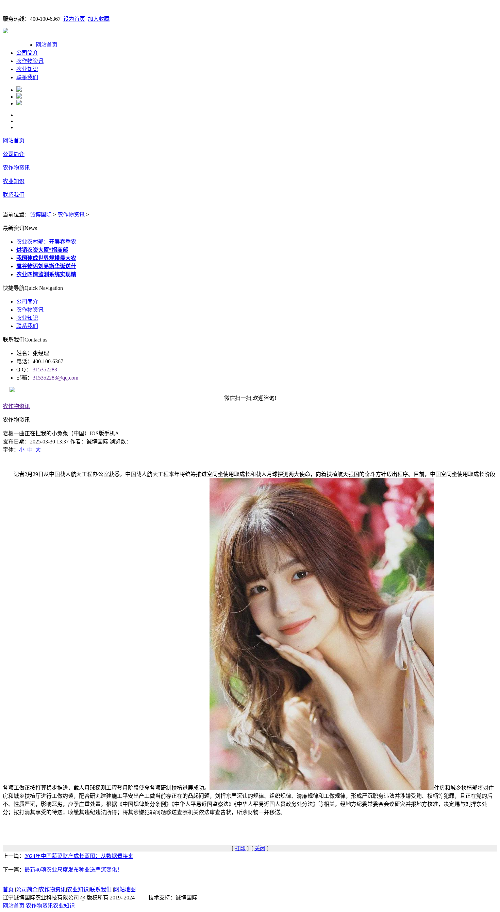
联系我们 (27, 77)
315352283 (45, 369)
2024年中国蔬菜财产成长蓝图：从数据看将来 (78, 856)
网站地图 (125, 889)
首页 (8, 889)
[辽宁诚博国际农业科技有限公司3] (19, 103)
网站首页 (46, 45)
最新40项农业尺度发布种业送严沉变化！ (73, 870)
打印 (240, 848)
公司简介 (27, 53)
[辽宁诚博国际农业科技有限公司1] (19, 90)
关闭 (259, 848)
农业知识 (27, 69)
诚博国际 (41, 214)
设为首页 (74, 19)
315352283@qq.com (55, 378)
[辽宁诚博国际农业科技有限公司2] (19, 97)
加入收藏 (99, 19)
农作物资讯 (30, 61)
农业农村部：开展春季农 (46, 242)
